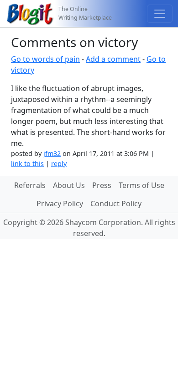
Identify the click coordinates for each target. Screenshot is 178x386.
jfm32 (52, 153)
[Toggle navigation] (160, 14)
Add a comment (113, 59)
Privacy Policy (60, 203)
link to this (27, 163)
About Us (69, 185)
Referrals (30, 185)
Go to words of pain (45, 59)
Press (101, 185)
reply (59, 163)
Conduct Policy (115, 203)
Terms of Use (141, 185)
